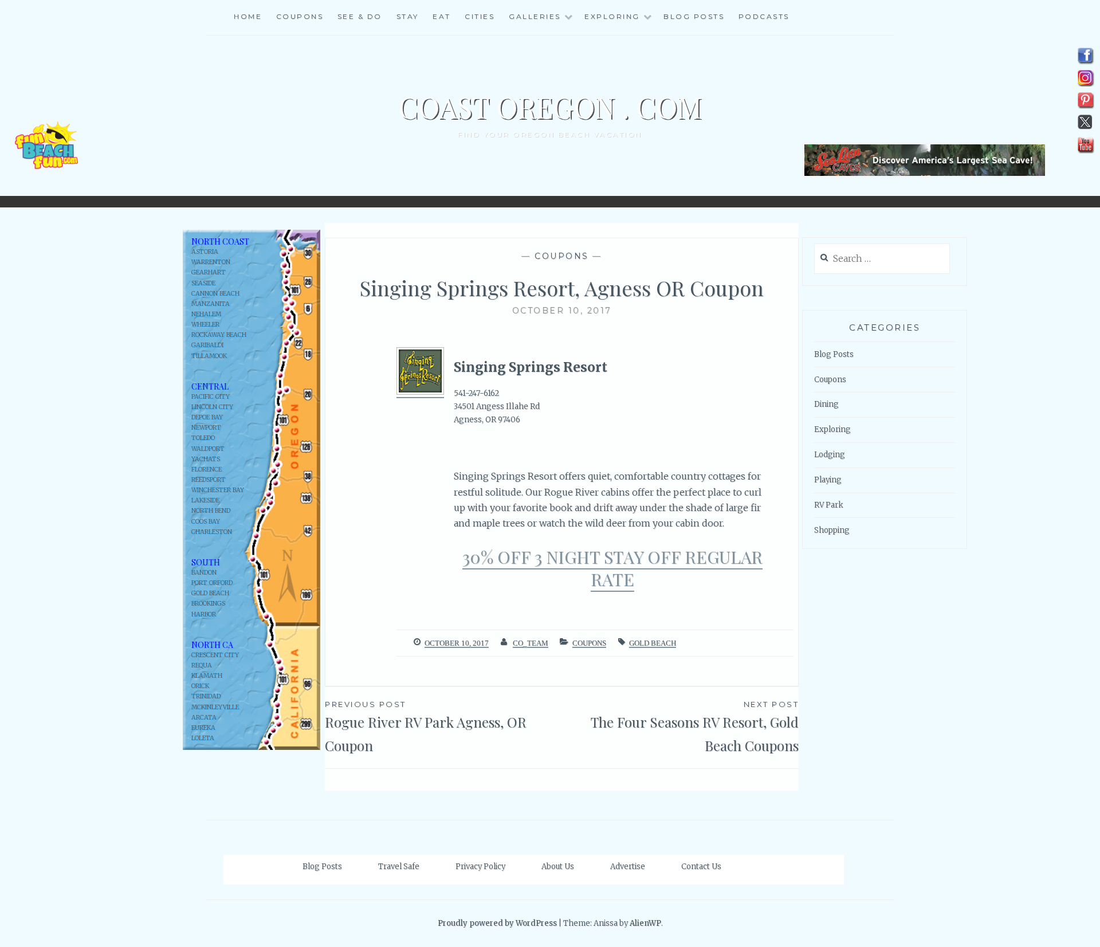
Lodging (829, 454)
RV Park (828, 505)
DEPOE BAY (207, 417)
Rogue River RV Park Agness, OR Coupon (426, 727)
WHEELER (205, 324)
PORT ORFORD (212, 583)
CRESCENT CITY (215, 655)
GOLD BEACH (210, 593)
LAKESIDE (205, 500)
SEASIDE (203, 283)
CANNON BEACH (215, 293)
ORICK (200, 686)
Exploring (832, 429)
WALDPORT (208, 449)
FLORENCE (206, 469)
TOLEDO (203, 438)
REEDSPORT (208, 480)
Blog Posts (693, 16)
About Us (557, 866)
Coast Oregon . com (550, 107)
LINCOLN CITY (212, 407)
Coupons (300, 16)
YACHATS (205, 459)
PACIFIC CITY (210, 396)
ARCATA (204, 717)
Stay (407, 16)
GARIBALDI (207, 345)
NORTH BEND (210, 510)
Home (248, 16)
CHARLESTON (211, 532)
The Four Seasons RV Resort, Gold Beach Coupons (695, 727)
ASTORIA (204, 252)
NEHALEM (206, 314)
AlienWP (645, 923)
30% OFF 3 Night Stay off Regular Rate (612, 568)
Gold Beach (652, 643)
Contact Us (701, 866)
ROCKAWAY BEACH (218, 335)
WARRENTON (210, 262)
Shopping (832, 530)
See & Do (359, 16)
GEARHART (208, 272)
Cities (479, 16)
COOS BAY (205, 521)
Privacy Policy (480, 866)
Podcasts (763, 16)
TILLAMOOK (209, 356)
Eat (442, 16)
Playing (828, 480)
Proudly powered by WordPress (497, 923)
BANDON (204, 572)
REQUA (201, 665)
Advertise (627, 866)
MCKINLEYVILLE (215, 707)
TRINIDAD (206, 696)
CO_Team (530, 643)
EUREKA (203, 728)
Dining (826, 404)
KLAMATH (206, 675)
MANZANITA (210, 304)
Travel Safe (398, 866)
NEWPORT (206, 427)
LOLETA (202, 738)
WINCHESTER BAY (217, 490)
